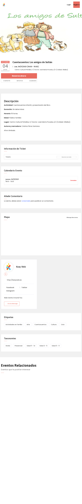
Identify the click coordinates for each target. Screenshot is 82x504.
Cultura (53, 324)
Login (68, 5)
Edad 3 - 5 (43, 346)
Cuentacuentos (40, 324)
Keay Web (21, 267)
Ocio (62, 324)
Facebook (10, 287)
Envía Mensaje (13, 304)
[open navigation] (60, 4)
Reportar (19, 81)
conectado (26, 201)
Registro (76, 5)
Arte (28, 324)
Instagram (10, 291)
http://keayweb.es (14, 280)
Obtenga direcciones (72, 217)
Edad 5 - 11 (56, 346)
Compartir (6, 81)
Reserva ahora (19, 76)
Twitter (24, 287)
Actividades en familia (14, 324)
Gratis (8, 346)
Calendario (32, 81)
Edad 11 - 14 (31, 346)
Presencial (18, 346)
